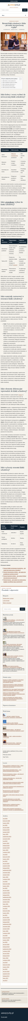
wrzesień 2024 (6, 838)
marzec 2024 (6, 843)
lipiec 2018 (5, 958)
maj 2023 (5, 854)
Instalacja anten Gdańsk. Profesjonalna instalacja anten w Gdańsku (13, 723)
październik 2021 (7, 897)
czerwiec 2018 (6, 960)
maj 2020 (5, 935)
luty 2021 (5, 915)
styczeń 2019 (6, 953)
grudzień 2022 (6, 865)
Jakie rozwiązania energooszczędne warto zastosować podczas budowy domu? (13, 783)
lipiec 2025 (5, 834)
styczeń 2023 (6, 863)
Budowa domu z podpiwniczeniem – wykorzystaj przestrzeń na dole (11, 805)
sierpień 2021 (6, 901)
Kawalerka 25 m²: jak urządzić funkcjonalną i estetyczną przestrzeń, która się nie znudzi (13, 690)
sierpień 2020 (6, 928)
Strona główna (14, 1)
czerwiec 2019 (6, 951)
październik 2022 (7, 870)
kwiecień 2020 (6, 937)
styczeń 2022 (6, 890)
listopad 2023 (6, 845)
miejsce (20, 394)
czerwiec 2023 (6, 852)
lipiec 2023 (5, 850)
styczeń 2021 (6, 917)
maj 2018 (5, 962)
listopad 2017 (6, 976)
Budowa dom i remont (14, 21)
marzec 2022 (6, 886)
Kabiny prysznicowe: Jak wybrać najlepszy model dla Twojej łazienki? (12, 645)
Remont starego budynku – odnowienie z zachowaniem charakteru (12, 667)
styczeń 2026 (6, 827)
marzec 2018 (6, 967)
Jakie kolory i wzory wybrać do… (9, 80)
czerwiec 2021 (6, 906)
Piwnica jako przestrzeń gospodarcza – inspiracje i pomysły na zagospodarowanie (13, 809)
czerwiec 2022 (6, 879)
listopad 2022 (6, 868)
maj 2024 (5, 841)
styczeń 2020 (6, 944)
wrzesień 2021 (6, 899)
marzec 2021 (6, 913)
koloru (7, 150)
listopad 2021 (6, 895)
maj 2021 (5, 908)
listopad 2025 (6, 829)
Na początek (4, 1017)
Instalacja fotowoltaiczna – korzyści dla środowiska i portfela (12, 779)
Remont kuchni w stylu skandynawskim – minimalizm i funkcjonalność (12, 1000)
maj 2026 (5, 818)
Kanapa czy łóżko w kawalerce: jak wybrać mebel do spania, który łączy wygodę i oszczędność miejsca (13, 681)
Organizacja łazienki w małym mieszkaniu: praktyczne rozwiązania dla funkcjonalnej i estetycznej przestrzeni (13, 686)
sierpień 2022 (6, 874)
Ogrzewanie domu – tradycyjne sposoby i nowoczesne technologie (12, 743)
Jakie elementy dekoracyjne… (8, 85)
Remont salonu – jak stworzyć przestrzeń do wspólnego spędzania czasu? (13, 730)
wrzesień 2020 (6, 926)
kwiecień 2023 (6, 856)
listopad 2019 (6, 946)
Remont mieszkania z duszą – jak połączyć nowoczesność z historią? (13, 774)
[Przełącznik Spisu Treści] (19, 79)
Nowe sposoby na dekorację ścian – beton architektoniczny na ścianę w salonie (13, 766)
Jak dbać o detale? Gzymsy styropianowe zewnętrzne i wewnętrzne (12, 717)
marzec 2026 (6, 823)
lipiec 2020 (5, 931)
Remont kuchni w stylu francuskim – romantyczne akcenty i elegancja (11, 791)
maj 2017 (5, 980)
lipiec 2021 (5, 904)
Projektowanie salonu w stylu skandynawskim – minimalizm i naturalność (13, 993)
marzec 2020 (6, 940)
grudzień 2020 (6, 919)
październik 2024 (7, 836)
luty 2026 (5, 825)
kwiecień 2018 (6, 964)
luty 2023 (5, 861)
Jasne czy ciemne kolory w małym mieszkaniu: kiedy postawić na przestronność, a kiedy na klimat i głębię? (14, 694)
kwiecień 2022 (6, 883)
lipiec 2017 (5, 978)
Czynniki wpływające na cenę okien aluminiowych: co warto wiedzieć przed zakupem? (12, 800)
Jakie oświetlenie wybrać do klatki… (10, 82)
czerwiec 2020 (6, 933)
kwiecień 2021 (6, 910)
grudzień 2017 (6, 973)
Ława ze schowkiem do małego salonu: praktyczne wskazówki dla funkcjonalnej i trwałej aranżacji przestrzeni (13, 699)
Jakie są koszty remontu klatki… (9, 87)
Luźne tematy (6, 600)
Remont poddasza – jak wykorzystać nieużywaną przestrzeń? (13, 620)
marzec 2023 (6, 859)
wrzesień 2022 (6, 872)
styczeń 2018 (6, 971)
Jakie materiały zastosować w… (9, 84)
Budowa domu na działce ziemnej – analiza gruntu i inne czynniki (13, 656)
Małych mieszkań (7, 603)
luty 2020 (5, 942)
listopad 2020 (6, 922)
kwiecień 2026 (6, 820)
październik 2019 (7, 949)
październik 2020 (7, 924)
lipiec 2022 (5, 877)
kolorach (15, 265)
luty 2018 (5, 969)
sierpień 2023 (6, 847)
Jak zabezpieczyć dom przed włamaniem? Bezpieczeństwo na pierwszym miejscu (13, 633)
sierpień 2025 (6, 832)
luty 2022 (5, 888)
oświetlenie (9, 202)
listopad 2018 (6, 955)
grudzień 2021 (6, 892)
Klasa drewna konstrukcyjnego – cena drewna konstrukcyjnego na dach (12, 770)
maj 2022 (5, 881)
